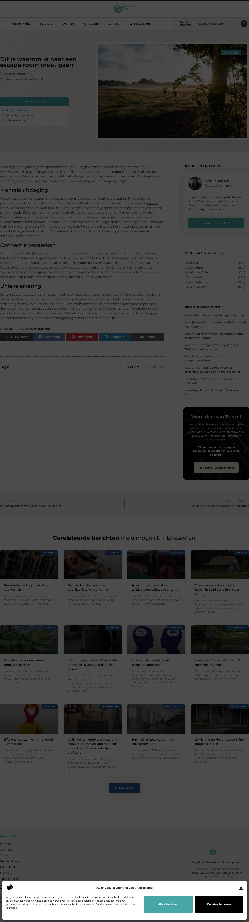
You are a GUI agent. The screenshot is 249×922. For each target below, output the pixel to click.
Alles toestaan (168, 904)
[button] (241, 888)
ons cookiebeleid (117, 904)
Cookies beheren (219, 904)
